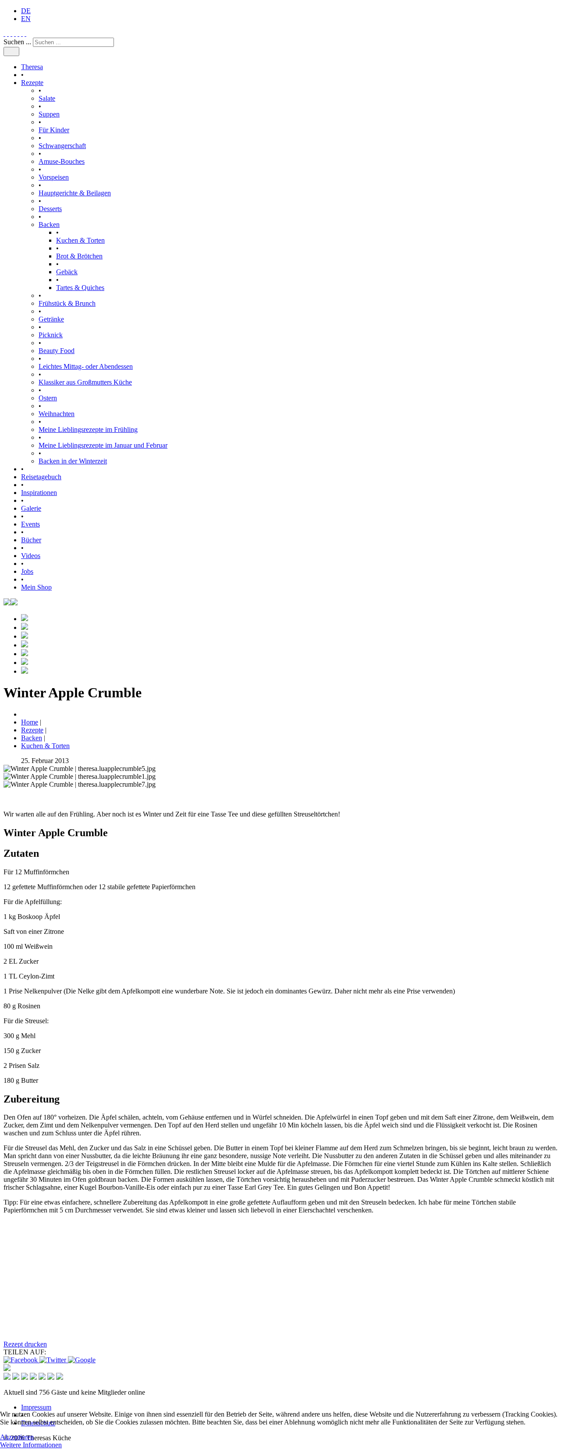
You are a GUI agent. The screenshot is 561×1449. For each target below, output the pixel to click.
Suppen (49, 114)
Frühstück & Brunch (67, 303)
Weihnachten (57, 413)
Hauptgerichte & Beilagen (75, 193)
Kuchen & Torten (80, 240)
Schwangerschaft (62, 145)
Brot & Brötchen (79, 256)
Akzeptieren (17, 1437)
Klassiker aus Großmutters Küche (85, 382)
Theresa (32, 67)
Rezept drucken (25, 1344)
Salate (47, 98)
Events (30, 524)
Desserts (50, 208)
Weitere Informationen (31, 1445)
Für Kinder (54, 130)
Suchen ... (17, 42)
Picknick (51, 335)
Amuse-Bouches (62, 161)
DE (26, 10)
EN (26, 18)
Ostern (48, 398)
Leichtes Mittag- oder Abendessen (86, 366)
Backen (49, 224)
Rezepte (32, 82)
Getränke (51, 319)
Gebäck (67, 272)
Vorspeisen (54, 177)
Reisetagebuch (41, 477)
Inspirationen (39, 492)
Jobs (27, 571)
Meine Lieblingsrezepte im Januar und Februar (103, 445)
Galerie (31, 508)
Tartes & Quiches (80, 287)
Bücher (31, 540)
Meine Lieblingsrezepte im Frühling (88, 429)
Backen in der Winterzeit (73, 461)
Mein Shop (36, 587)
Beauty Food (57, 350)
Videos (30, 555)
